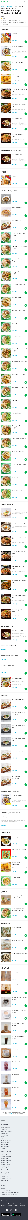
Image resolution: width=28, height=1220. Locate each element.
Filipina (9, 1203)
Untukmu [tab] (5, 8)
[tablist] (14, 9)
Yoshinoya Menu (5, 1148)
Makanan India (4, 1158)
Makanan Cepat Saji (6, 1156)
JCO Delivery (4, 1135)
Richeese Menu (5, 1142)
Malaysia (10, 1205)
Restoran (9, 6)
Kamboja (22, 1205)
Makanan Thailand (5, 1168)
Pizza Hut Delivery (5, 1140)
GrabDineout (4, 1180)
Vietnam (21, 1203)
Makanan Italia (4, 1162)
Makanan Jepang (5, 1164)
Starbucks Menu (5, 1146)
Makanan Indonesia (6, 1160)
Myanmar (16, 1205)
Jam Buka (3, 20)
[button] (2, 23)
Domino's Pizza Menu (6, 1131)
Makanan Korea (5, 1166)
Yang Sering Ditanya (6, 1190)
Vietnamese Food (5, 1169)
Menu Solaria (4, 1144)
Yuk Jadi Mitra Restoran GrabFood (10, 1192)
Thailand (15, 1203)
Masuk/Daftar (18, 1)
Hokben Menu (4, 1133)
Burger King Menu (5, 1127)
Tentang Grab (4, 1176)
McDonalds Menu (5, 1138)
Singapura (3, 1205)
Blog (2, 1182)
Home (2, 6)
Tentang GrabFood (6, 1178)
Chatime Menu (4, 1129)
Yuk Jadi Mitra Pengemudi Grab (9, 1194)
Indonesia (3, 1203)
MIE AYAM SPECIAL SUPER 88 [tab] (18, 8)
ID (24, 1)
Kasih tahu (10, 1113)
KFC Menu (3, 1137)
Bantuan (3, 1188)
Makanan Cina (4, 1154)
